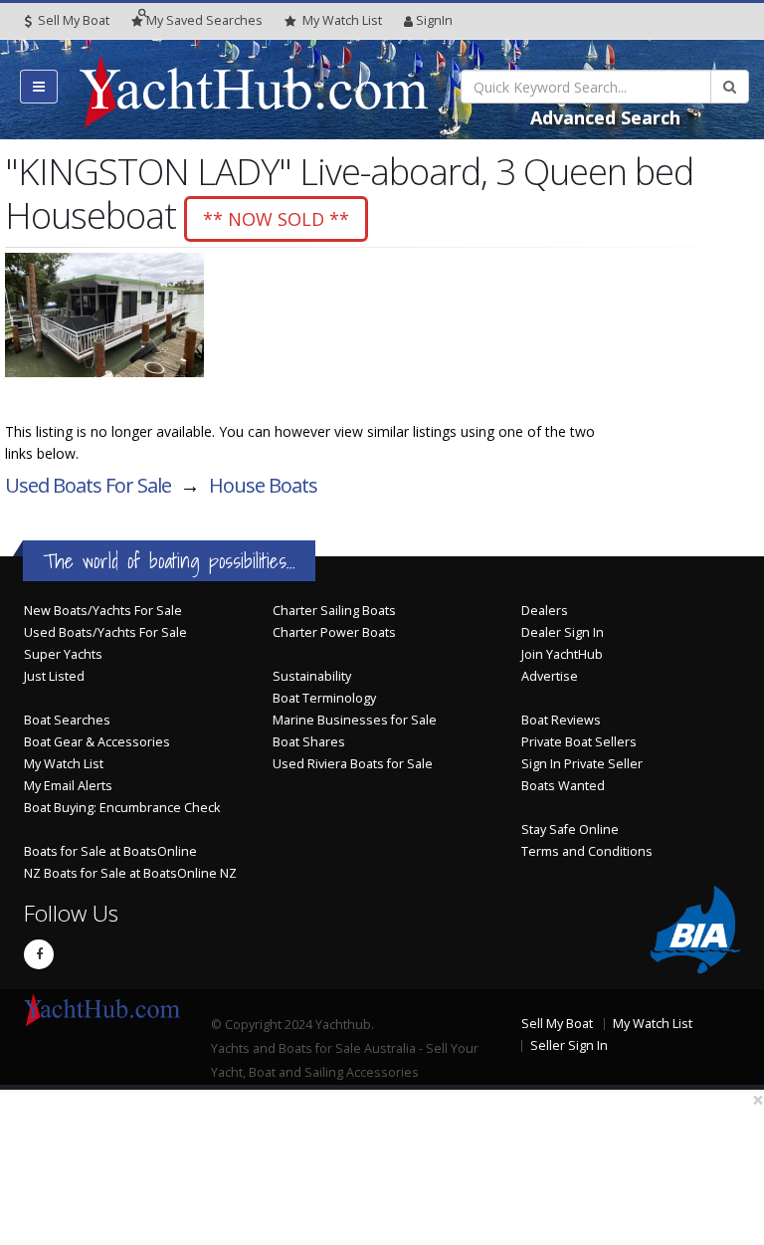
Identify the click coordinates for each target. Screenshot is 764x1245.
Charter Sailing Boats (334, 610)
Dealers (544, 610)
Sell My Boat (72, 20)
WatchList (342, 20)
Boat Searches (67, 720)
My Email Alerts (68, 785)
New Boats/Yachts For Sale (103, 610)
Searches (204, 20)
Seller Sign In (569, 1045)
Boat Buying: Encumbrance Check (122, 807)
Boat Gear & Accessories (97, 741)
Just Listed (54, 676)
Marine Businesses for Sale (355, 720)
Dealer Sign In (562, 632)
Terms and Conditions (587, 851)
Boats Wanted (563, 785)
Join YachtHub (562, 654)
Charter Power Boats (334, 632)
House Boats (263, 485)
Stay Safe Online (570, 829)
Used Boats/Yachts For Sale (105, 632)
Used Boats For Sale (88, 485)
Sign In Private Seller (582, 763)
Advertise (549, 676)
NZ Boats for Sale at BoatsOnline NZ (130, 873)
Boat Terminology (324, 698)
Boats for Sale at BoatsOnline (110, 851)
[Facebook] (39, 954)
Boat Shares (309, 741)
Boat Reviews (561, 720)
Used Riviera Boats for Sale (353, 763)
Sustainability (312, 676)
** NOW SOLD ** (276, 219)
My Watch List (63, 763)
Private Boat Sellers (579, 741)
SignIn (434, 20)
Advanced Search (605, 117)
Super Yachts (63, 654)
